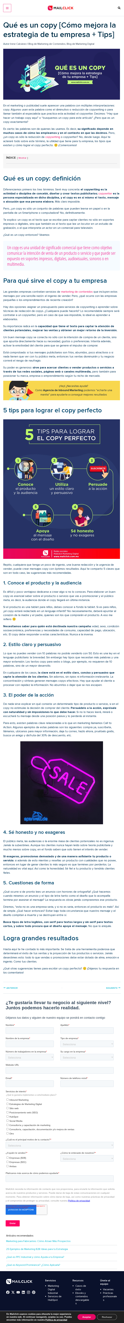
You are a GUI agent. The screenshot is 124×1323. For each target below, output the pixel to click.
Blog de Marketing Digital (80, 44)
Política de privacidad (56, 1320)
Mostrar (22, 158)
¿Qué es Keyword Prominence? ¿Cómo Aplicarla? (33, 1265)
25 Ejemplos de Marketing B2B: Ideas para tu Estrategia (37, 1249)
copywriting (52, 137)
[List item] (8, 1292)
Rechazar (107, 1317)
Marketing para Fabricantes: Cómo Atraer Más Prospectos (38, 1241)
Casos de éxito (80, 1287)
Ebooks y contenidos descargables (82, 1298)
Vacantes (108, 1289)
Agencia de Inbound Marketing (63, 390)
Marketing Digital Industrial (53, 1289)
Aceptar (86, 1317)
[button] (119, 8)
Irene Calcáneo (18, 44)
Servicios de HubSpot (55, 1298)
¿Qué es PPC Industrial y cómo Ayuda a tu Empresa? (35, 1257)
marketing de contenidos (77, 291)
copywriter (105, 193)
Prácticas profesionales (110, 1296)
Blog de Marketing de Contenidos (47, 44)
